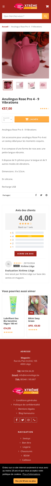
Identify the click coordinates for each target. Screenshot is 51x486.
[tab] (25, 232)
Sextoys (26, 438)
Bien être (26, 442)
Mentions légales (26, 408)
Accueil (5, 26)
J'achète (33, 119)
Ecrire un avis (25, 253)
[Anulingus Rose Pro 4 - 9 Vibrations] (25, 55)
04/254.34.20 (27, 371)
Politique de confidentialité (26, 404)
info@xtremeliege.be (29, 375)
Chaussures (26, 451)
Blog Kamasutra (26, 413)
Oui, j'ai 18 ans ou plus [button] (25, 481)
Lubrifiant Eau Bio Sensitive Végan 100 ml (11, 321)
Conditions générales (26, 400)
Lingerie (26, 447)
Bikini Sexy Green (34, 319)
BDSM (26, 455)
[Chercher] (45, 16)
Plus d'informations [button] (31, 474)
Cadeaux (26, 459)
